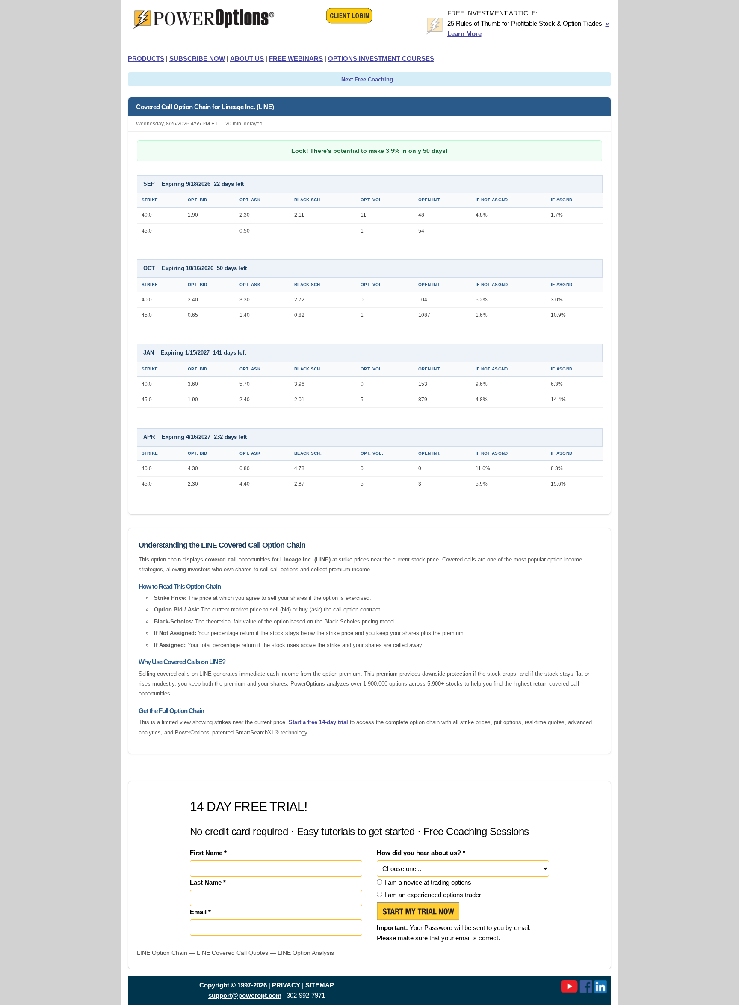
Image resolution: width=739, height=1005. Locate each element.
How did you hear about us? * (421, 852)
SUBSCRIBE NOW (197, 58)
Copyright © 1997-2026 (233, 985)
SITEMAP (319, 985)
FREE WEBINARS (296, 58)
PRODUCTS (146, 58)
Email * (200, 912)
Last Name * (208, 882)
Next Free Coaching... (369, 79)
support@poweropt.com (244, 995)
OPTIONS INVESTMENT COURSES (381, 58)
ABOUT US (247, 58)
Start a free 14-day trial (318, 722)
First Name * (208, 852)
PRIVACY (286, 985)
